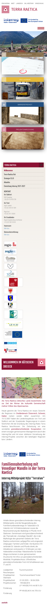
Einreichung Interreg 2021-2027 (14, 186)
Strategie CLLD (9, 178)
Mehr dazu (6, 228)
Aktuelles (7, 182)
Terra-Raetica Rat (10, 174)
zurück (4, 602)
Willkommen (8, 170)
